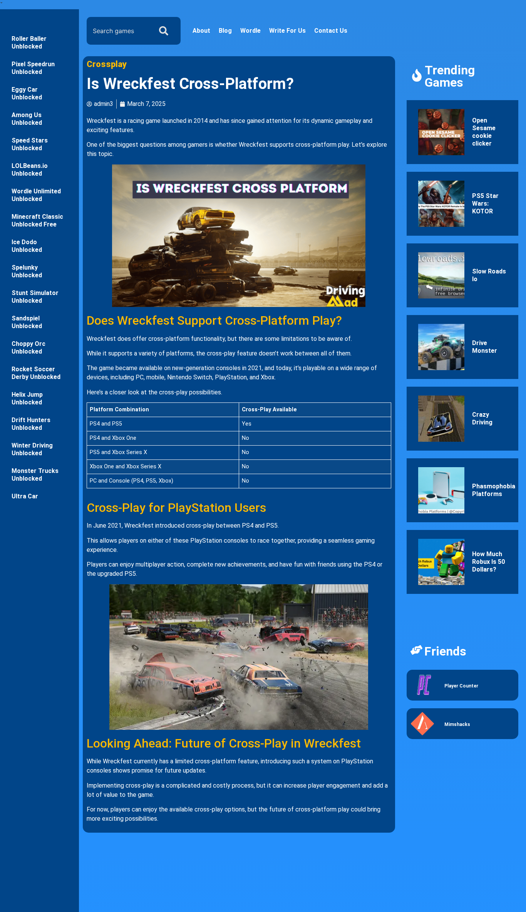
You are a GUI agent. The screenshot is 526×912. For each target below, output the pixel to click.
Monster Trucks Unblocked (35, 474)
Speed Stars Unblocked (30, 144)
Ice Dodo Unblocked (27, 245)
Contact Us (330, 30)
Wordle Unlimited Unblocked (36, 195)
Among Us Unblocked (27, 118)
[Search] (165, 31)
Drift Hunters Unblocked (31, 423)
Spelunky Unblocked (27, 271)
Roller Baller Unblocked (29, 42)
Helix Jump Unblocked (27, 398)
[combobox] (118, 31)
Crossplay (107, 64)
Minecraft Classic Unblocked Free (37, 220)
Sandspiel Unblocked (27, 322)
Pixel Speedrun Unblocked (33, 67)
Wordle (250, 30)
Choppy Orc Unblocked (28, 347)
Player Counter (461, 686)
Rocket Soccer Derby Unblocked (36, 373)
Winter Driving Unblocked (32, 449)
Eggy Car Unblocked (27, 93)
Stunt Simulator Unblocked (35, 296)
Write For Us (287, 30)
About (201, 30)
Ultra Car (25, 496)
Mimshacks (457, 724)
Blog (225, 30)
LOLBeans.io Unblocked (30, 169)
